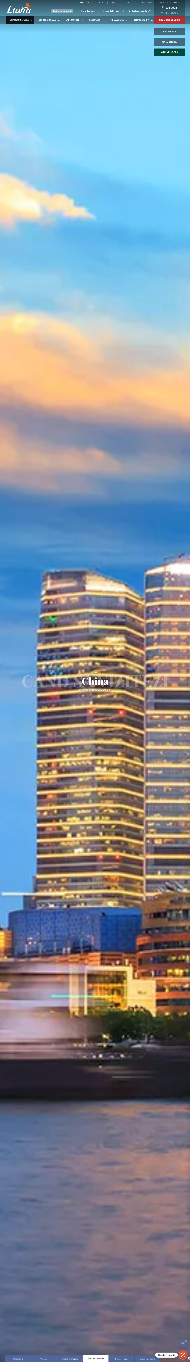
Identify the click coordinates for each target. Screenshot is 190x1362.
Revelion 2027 (169, 41)
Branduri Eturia (19, 19)
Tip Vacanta (117, 19)
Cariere (100, 2)
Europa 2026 (170, 31)
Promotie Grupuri (169, 19)
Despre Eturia (141, 19)
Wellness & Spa (169, 52)
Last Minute (72, 19)
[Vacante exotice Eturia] (18, 8)
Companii (130, 2)
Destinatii (94, 19)
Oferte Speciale (47, 19)
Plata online (147, 2)
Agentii (115, 2)
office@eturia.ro (171, 13)
